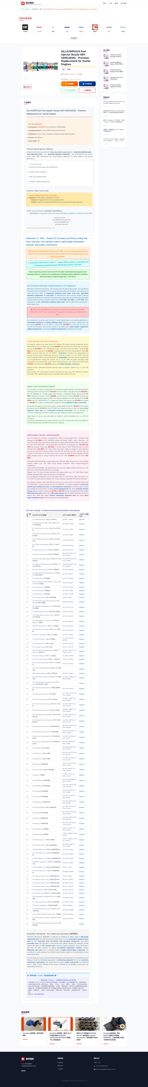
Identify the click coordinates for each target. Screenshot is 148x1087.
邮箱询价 (88, 90)
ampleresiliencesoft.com (41, 412)
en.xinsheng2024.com (77, 412)
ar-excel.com (81, 964)
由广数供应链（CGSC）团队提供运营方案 (42, 975)
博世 (41, 9)
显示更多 (74, 38)
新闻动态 (60, 1065)
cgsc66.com (53, 412)
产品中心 (27, 9)
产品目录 (60, 1062)
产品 (110, 3)
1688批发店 (88, 84)
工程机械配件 (34, 9)
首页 (104, 3)
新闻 (116, 3)
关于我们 (124, 3)
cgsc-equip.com (62, 412)
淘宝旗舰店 (70, 84)
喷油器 (68, 69)
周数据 (23, 1071)
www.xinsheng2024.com (61, 222)
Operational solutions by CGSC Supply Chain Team (40, 228)
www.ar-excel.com (59, 217)
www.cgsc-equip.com (61, 224)
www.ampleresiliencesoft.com (61, 220)
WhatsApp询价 (70, 90)
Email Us (81, 519)
